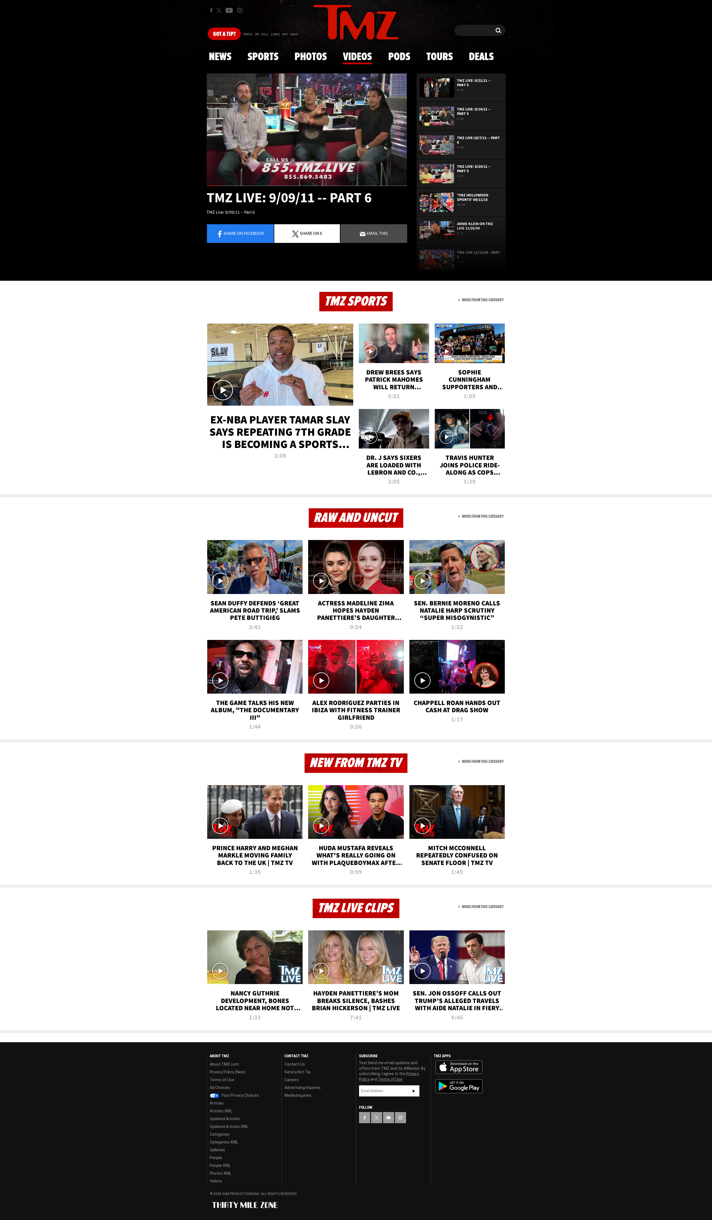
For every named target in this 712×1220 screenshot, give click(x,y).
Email (377, 233)
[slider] (307, 185)
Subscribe (413, 1090)
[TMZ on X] (219, 10)
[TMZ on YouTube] (388, 1117)
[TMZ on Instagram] (239, 10)
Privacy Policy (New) (228, 1072)
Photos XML (220, 1173)
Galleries (217, 1150)
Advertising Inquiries (303, 1087)
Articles (217, 1103)
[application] (307, 129)
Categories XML (224, 1142)
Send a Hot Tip (298, 1072)
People (216, 1157)
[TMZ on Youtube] (229, 10)
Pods (399, 57)
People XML (220, 1165)
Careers (292, 1080)
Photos (311, 57)
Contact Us (295, 1064)
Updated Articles (225, 1119)
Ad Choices (220, 1087)
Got (224, 34)
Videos (357, 57)
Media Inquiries (298, 1095)
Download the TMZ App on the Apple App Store (459, 1067)
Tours (439, 57)
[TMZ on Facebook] (211, 10)
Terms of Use (222, 1080)
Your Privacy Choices (240, 1095)
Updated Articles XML (229, 1126)
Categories (219, 1134)
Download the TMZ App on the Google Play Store (459, 1086)
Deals (481, 57)
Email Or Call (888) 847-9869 (270, 34)
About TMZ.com (224, 1064)
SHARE (311, 233)
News (220, 57)
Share (244, 233)
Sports (263, 57)
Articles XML (221, 1111)
